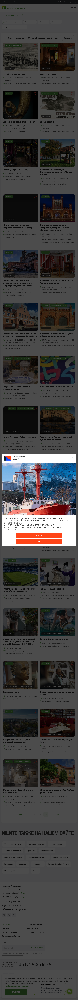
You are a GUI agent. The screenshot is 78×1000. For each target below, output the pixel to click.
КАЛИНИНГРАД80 (39, 541)
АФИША (39, 535)
